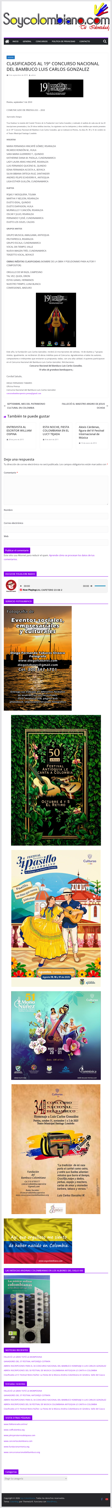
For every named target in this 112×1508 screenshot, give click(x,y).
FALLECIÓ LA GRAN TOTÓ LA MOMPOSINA (23, 1357)
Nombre (8, 509)
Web (6, 536)
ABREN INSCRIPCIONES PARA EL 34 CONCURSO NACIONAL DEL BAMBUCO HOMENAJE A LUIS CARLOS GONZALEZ (55, 1366)
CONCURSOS (42, 41)
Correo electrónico (13, 523)
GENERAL (27, 41)
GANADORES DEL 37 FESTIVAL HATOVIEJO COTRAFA (27, 1361)
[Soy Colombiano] (7, 41)
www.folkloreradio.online (15, 1424)
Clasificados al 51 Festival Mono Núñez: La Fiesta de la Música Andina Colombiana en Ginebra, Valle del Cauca (54, 1375)
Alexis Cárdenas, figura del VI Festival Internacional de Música (91, 432)
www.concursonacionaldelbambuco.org (22, 1452)
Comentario (11, 472)
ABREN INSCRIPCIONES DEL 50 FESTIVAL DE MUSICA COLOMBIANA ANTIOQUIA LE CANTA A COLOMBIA (50, 1370)
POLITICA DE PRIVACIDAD (63, 41)
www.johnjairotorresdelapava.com (19, 1435)
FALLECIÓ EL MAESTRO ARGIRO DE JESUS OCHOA (83, 405)
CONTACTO (84, 41)
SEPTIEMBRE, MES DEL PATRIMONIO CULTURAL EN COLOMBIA (26, 405)
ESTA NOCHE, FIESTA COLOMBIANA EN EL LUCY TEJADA (56, 430)
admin (33, 75)
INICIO (15, 41)
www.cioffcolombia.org (14, 1429)
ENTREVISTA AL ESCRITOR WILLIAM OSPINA (19, 430)
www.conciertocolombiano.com (18, 1441)
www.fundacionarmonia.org (16, 1446)
